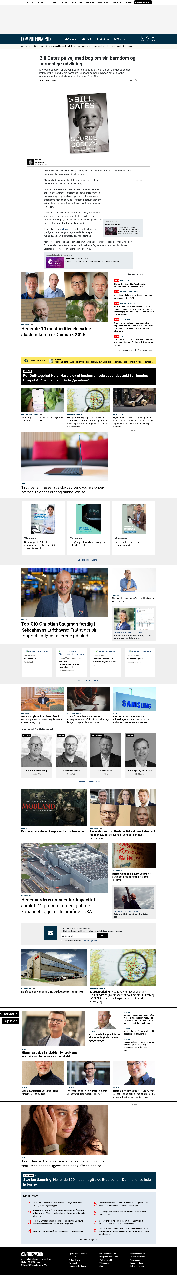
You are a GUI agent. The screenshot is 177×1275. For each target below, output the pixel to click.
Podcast (72, 1257)
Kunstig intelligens (129, 292)
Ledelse (27, 371)
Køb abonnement (143, 2)
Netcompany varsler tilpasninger (119, 46)
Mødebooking (77, 2)
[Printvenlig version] (136, 80)
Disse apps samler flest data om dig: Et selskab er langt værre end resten (122, 1213)
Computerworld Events (109, 1257)
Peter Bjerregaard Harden (140, 770)
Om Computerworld (35, 2)
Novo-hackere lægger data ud (89, 46)
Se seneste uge (87, 1240)
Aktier (116, 713)
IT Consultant (30, 659)
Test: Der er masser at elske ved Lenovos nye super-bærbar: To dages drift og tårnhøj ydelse (134, 342)
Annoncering (103, 2)
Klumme (115, 595)
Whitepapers (104, 1263)
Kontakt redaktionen (77, 1266)
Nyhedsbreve (117, 2)
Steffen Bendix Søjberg (36, 770)
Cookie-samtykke (137, 1257)
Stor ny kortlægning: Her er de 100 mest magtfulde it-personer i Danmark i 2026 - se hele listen (121, 1222)
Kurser (65, 2)
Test (122, 336)
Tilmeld (102, 936)
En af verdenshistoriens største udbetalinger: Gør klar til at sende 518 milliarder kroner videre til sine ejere (123, 1204)
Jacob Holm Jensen (71, 770)
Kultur (24, 828)
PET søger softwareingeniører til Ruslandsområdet (69, 664)
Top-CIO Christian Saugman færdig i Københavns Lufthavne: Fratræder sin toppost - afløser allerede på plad (58, 1222)
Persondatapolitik (137, 1254)
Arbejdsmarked (74, 713)
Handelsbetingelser (138, 1263)
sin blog (63, 229)
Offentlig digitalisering (112, 224)
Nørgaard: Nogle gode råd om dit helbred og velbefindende (58, 1231)
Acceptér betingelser (72, 940)
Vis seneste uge (145, 350)
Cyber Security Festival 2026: (77, 258)
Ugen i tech (125, 320)
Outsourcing (117, 871)
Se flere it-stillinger (87, 680)
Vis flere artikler (125, 350)
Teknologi (70, 39)
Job (47, 2)
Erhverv (87, 39)
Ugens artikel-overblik (78, 1254)
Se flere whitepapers (87, 560)
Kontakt (129, 2)
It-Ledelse (103, 39)
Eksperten (90, 2)
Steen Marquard (105, 770)
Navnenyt (73, 1263)
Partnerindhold (105, 1260)
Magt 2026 (25, 324)
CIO (22, 619)
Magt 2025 (28, 1175)
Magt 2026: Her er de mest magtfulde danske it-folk (50, 46)
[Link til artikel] (64, 296)
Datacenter (26, 895)
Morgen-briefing (127, 303)
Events (56, 2)
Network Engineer (135, 659)
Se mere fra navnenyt (87, 782)
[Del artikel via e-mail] (131, 80)
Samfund (119, 39)
